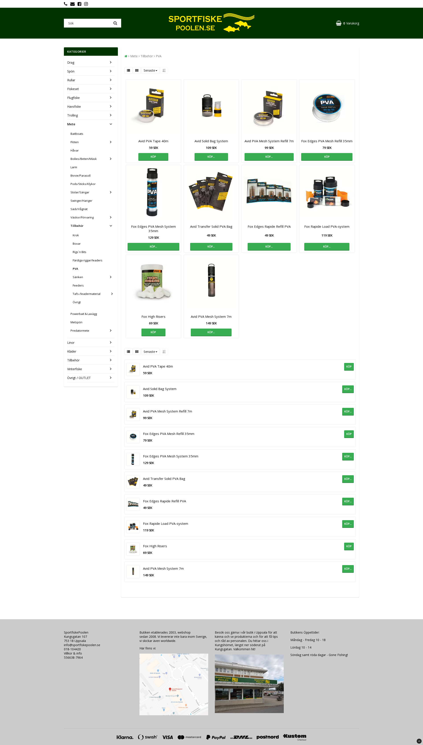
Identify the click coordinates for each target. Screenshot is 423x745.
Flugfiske (73, 98)
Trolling (72, 115)
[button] (347, 23)
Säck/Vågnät (78, 209)
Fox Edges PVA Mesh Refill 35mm (326, 141)
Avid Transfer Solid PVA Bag (211, 226)
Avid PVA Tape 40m (153, 141)
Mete (71, 124)
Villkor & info (73, 653)
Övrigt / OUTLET (79, 378)
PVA (75, 269)
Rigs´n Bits (79, 252)
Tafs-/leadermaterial (86, 294)
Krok (76, 235)
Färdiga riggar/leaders (87, 260)
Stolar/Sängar (79, 192)
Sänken (78, 277)
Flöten (74, 142)
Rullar (71, 80)
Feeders (78, 285)
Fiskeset (73, 89)
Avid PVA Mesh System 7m (211, 316)
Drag (70, 62)
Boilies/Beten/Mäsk (83, 159)
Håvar (74, 150)
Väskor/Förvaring (82, 217)
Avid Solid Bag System (211, 141)
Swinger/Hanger (81, 201)
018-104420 (72, 649)
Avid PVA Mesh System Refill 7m (269, 141)
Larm (73, 167)
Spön (70, 71)
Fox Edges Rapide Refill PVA (269, 226)
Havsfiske (74, 106)
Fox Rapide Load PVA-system (326, 226)
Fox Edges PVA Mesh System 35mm (153, 228)
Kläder (71, 351)
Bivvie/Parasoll (80, 175)
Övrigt (77, 302)
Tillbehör (76, 226)
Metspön (76, 322)
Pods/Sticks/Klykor (83, 184)
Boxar (77, 244)
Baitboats (76, 134)
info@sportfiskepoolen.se (82, 645)
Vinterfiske (74, 369)
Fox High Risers (153, 316)
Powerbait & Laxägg (83, 314)
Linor (70, 342)
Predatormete (79, 331)
